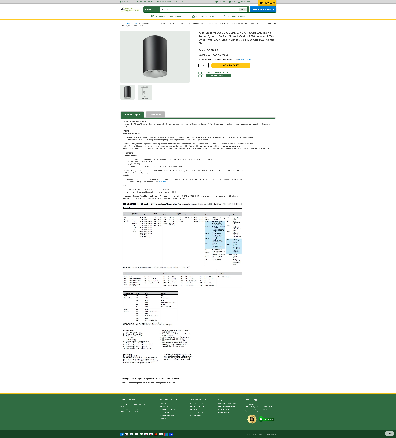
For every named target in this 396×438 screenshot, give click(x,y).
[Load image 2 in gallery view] (145, 92)
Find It (243, 9)
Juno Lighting (133, 23)
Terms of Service (197, 406)
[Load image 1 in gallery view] (127, 92)
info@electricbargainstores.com (133, 409)
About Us (162, 403)
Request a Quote (197, 403)
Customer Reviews (166, 415)
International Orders (226, 406)
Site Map (162, 418)
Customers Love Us (166, 409)
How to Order (224, 409)
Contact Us (163, 406)
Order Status (223, 412)
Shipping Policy (196, 412)
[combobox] (203, 9)
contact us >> (245, 59)
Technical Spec (132, 115)
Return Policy (195, 409)
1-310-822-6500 (133, 411)
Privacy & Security (166, 412)
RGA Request (195, 415)
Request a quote (218, 75)
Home (122, 23)
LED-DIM (162, 181)
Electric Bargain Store (258, 434)
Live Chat (124, 414)
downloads (155, 115)
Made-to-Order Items (227, 403)
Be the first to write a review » (168, 379)
